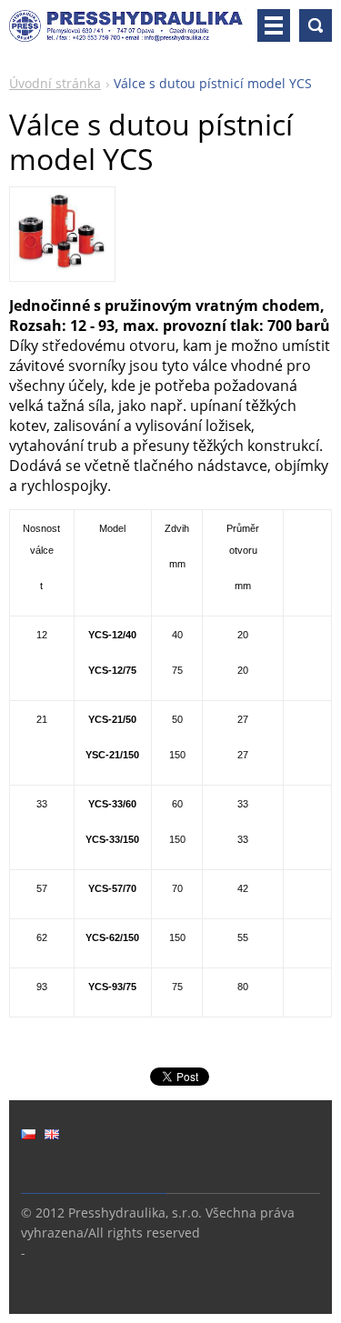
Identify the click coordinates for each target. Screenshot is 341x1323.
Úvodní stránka (55, 83)
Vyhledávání (315, 25)
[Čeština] (28, 1134)
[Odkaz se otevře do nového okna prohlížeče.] (62, 267)
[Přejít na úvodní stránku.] (127, 32)
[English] (52, 1134)
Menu (273, 25)
